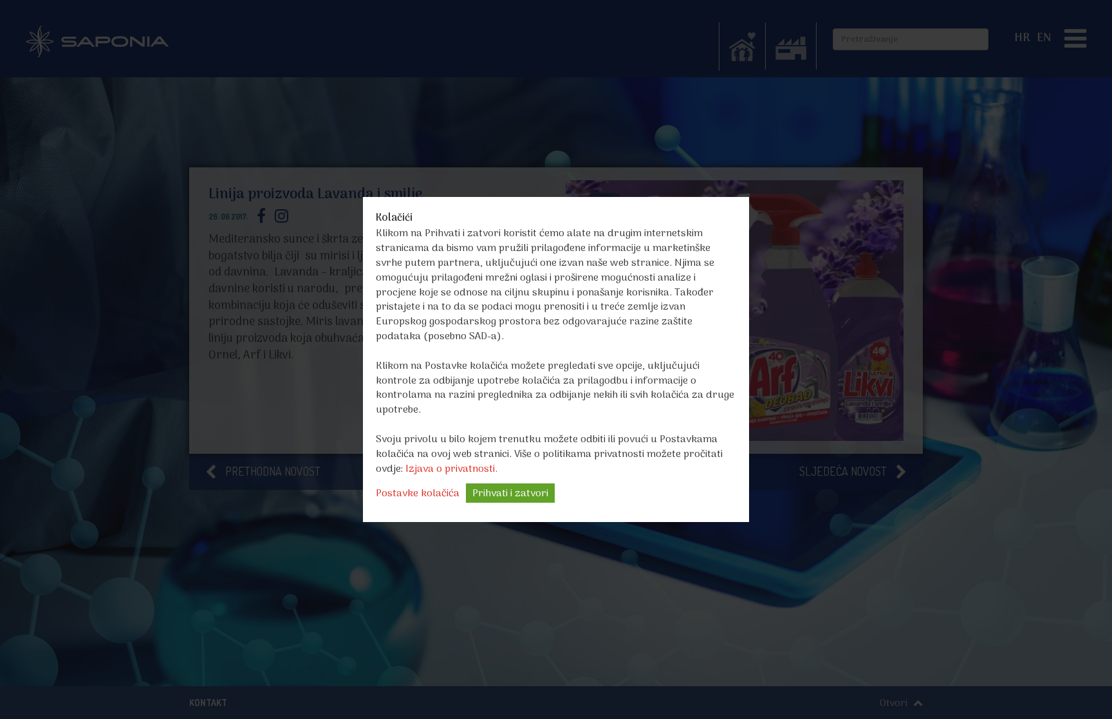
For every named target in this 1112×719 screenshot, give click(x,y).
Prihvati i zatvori (510, 493)
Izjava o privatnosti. (451, 469)
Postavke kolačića (417, 493)
